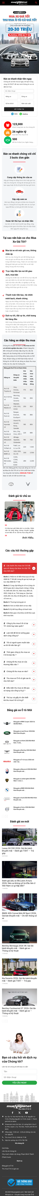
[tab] (19, 568)
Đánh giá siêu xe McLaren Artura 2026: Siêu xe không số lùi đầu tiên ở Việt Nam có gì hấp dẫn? (18, 883)
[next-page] (6, 816)
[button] (3, 2)
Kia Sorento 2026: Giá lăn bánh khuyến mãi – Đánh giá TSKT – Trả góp (19, 979)
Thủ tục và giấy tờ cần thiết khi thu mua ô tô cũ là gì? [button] (16, 699)
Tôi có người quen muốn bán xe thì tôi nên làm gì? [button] (17, 644)
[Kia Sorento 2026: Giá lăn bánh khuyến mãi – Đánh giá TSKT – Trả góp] (19, 967)
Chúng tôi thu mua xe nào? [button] (17, 671)
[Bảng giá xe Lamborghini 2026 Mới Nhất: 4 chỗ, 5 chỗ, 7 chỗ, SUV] (7, 780)
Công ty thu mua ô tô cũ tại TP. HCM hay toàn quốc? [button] (16, 624)
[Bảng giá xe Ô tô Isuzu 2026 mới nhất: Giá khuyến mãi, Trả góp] (7, 761)
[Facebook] (13, 1113)
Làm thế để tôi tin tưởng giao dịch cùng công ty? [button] (17, 634)
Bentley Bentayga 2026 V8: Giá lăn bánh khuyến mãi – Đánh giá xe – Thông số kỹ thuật (18, 948)
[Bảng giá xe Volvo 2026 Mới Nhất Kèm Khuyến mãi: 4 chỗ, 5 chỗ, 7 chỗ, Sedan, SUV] (7, 809)
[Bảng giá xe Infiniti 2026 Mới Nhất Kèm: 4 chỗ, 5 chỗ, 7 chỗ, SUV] (7, 742)
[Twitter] (19, 1113)
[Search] (36, 2)
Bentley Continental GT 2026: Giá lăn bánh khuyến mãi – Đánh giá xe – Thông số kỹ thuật (19, 1011)
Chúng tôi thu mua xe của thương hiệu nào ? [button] (15, 663)
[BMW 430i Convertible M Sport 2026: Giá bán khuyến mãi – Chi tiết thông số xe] (19, 902)
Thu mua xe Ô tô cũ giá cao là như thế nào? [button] (17, 679)
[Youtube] (27, 1113)
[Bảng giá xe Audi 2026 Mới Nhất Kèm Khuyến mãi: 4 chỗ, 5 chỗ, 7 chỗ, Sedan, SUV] (7, 799)
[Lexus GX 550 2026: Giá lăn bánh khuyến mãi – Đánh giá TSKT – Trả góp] (19, 837)
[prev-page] (3, 816)
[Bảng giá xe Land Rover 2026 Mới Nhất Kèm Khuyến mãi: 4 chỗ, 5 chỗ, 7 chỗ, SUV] (7, 733)
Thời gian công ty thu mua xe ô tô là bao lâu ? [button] (17, 653)
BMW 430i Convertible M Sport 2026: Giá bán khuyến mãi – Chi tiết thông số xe (19, 915)
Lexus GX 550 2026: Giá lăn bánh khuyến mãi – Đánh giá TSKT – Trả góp (18, 850)
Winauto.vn (9, 1194)
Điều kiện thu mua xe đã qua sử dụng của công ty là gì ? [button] (16, 689)
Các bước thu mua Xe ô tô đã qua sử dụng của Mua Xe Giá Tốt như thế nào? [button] (17, 568)
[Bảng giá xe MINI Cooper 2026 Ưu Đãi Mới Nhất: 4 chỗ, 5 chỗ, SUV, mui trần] (7, 723)
